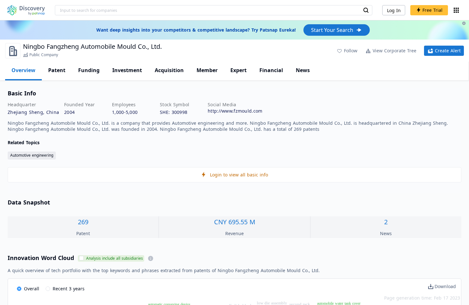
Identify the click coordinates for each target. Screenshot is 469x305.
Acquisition (169, 70)
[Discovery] (26, 10)
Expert (238, 70)
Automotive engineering (31, 155)
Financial (271, 70)
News (303, 70)
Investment (127, 70)
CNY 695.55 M (234, 222)
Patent (56, 70)
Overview (23, 70)
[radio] (28, 289)
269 (83, 222)
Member (207, 70)
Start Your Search (332, 29)
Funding (89, 70)
